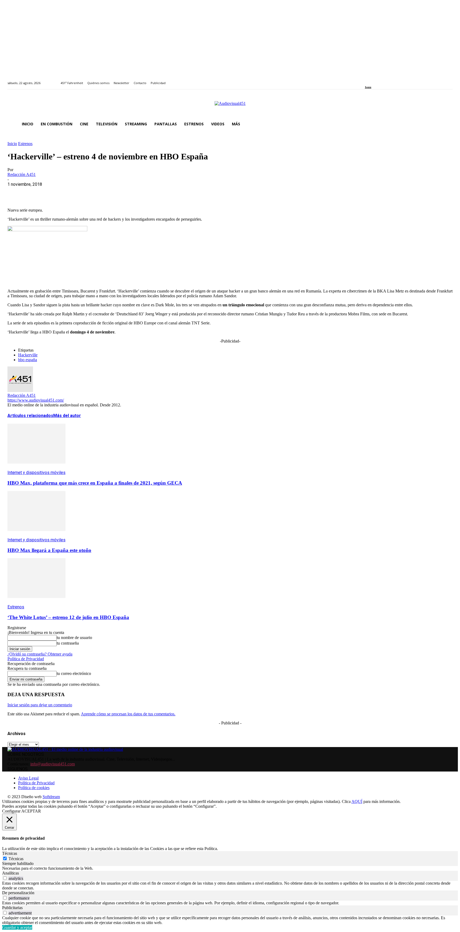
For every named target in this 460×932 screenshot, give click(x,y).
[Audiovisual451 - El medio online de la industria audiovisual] (230, 106)
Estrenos (25, 143)
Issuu (368, 87)
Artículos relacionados (30, 415)
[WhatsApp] (54, 192)
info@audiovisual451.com (52, 764)
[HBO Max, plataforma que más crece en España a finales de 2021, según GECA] (36, 467)
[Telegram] (112, 192)
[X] (35, 192)
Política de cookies (34, 787)
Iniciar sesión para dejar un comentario (39, 705)
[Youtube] (391, 80)
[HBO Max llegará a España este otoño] (36, 535)
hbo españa (27, 359)
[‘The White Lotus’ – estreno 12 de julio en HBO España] (36, 602)
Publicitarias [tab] (12, 907)
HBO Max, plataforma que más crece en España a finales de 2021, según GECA (94, 483)
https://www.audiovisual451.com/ (35, 400)
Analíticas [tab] (10, 873)
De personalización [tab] (18, 892)
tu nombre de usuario (74, 637)
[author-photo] (20, 390)
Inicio (12, 143)
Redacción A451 (21, 174)
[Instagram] (372, 80)
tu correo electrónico (74, 673)
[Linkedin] (379, 80)
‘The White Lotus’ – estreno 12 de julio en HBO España (68, 617)
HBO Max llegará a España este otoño (49, 550)
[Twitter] (385, 80)
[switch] (5, 878)
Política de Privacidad (25, 659)
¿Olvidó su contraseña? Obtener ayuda (39, 654)
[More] (131, 192)
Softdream (51, 796)
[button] (446, 124)
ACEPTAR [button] (31, 811)
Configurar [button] (11, 811)
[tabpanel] (230, 868)
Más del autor (67, 415)
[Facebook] (367, 80)
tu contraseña (68, 643)
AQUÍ (356, 801)
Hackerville (28, 355)
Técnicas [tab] (9, 853)
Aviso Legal (28, 778)
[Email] (93, 192)
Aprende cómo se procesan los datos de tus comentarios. (128, 714)
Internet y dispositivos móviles (36, 472)
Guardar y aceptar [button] (17, 927)
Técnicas (16, 858)
